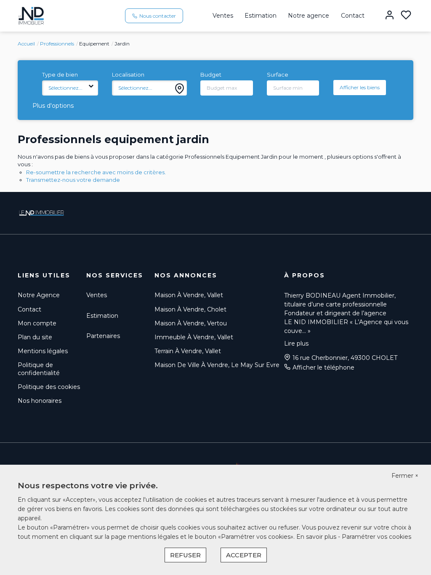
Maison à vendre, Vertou (190, 323)
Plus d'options (53, 105)
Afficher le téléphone (323, 367)
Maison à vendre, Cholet (190, 309)
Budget (210, 74)
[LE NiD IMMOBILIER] (31, 15)
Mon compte (37, 323)
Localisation (128, 74)
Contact (352, 15)
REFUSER (185, 555)
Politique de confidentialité (39, 368)
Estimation (261, 15)
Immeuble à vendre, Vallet (193, 337)
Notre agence (308, 15)
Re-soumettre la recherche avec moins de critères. (96, 172)
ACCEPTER (243, 555)
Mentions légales (43, 351)
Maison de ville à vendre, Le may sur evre (216, 365)
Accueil (26, 43)
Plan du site (35, 337)
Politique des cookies (49, 387)
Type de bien (60, 74)
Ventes (223, 15)
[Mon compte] (389, 16)
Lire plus (296, 343)
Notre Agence (39, 295)
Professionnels (57, 43)
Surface (277, 74)
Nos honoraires (39, 401)
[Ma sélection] (406, 16)
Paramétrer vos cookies (376, 536)
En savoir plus (317, 536)
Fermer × (404, 475)
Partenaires (103, 336)
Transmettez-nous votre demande (73, 179)
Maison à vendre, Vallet (188, 295)
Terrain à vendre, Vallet (187, 351)
